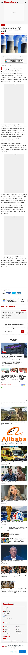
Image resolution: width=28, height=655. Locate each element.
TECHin (17, 626)
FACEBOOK (9, 293)
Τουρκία (7, 290)
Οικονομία (7, 626)
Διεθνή (3, 24)
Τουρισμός (18, 631)
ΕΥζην (17, 628)
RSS (11, 618)
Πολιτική (6, 628)
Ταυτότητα (6, 610)
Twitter (5, 618)
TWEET (15, 293)
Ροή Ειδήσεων (19, 633)
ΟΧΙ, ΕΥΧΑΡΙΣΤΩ (13, 651)
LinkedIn (9, 618)
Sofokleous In (11, 2)
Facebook (3, 618)
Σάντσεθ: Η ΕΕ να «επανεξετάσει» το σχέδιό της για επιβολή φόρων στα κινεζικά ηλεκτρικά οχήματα (13, 314)
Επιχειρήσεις (7, 629)
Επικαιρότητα (23, 310)
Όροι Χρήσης (7, 613)
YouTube (7, 618)
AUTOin (18, 629)
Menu (2, 2)
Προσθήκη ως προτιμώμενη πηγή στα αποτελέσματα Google (15, 61)
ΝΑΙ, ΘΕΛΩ (22, 651)
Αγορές (6, 631)
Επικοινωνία (7, 611)
